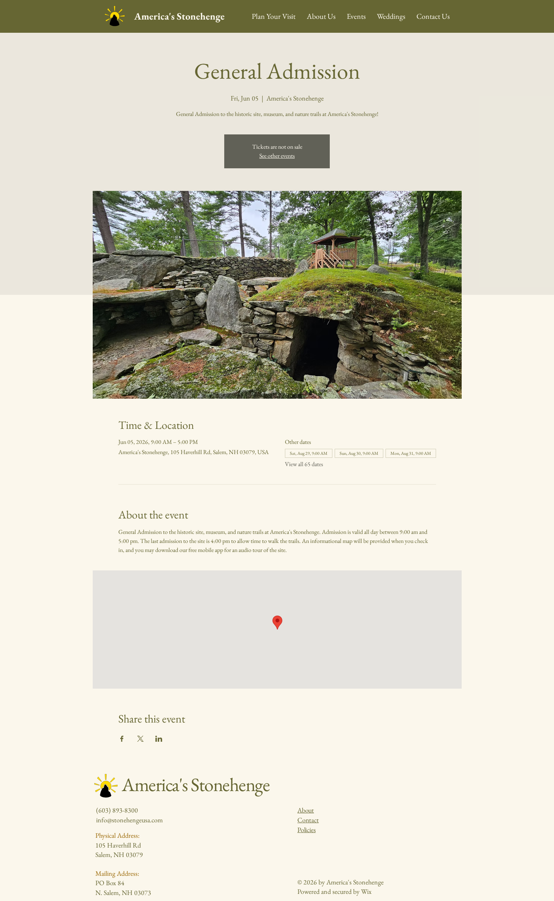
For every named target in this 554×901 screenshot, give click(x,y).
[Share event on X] (140, 739)
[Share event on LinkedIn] (158, 739)
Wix (366, 891)
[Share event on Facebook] (121, 739)
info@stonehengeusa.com (129, 820)
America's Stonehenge (179, 16)
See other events (277, 156)
